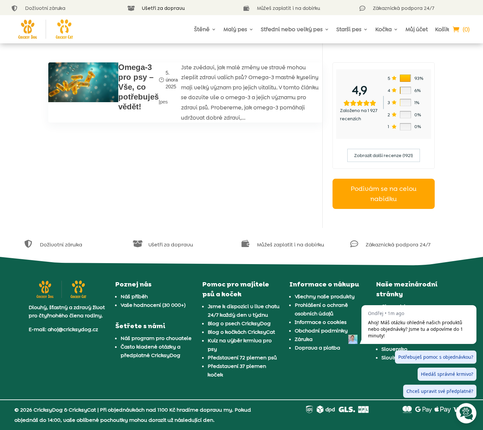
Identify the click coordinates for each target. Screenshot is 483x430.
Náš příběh (134, 296)
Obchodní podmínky (321, 330)
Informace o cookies (321, 322)
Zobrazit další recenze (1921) (383, 155)
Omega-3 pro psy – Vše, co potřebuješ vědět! (138, 87)
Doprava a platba (317, 347)
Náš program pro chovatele (156, 338)
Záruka (303, 339)
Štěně (202, 29)
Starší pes (348, 29)
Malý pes (235, 29)
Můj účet (416, 29)
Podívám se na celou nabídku (383, 193)
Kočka (383, 29)
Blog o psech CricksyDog (239, 323)
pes (164, 101)
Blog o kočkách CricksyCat (241, 331)
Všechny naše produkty (325, 296)
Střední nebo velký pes (292, 29)
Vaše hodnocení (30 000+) (153, 305)
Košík (442, 29)
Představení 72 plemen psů (242, 357)
